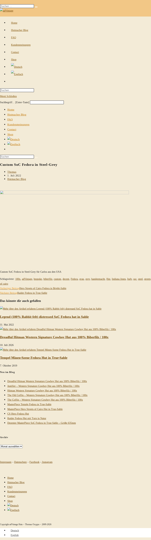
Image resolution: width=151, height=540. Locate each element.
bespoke (38, 279)
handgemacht (98, 279)
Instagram (46, 462)
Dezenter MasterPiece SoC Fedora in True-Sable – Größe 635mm (41, 423)
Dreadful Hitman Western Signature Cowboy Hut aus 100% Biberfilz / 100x (54, 337)
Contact (11, 129)
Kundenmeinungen (18, 124)
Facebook (34, 462)
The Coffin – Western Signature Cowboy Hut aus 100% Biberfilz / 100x (45, 399)
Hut (108, 279)
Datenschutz (20, 462)
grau (81, 279)
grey (87, 279)
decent (66, 279)
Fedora (74, 279)
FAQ (10, 119)
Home (10, 109)
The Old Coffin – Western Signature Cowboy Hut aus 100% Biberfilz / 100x (47, 395)
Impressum (5, 462)
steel (140, 279)
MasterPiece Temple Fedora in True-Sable (29, 404)
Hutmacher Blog (16, 114)
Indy (129, 279)
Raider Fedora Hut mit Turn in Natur (26, 418)
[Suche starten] (36, 157)
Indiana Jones (119, 279)
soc (135, 279)
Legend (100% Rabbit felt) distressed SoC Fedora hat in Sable (44, 316)
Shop (10, 134)
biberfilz (47, 279)
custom (57, 279)
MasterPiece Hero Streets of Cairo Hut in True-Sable (35, 409)
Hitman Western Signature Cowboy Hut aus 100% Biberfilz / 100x (42, 390)
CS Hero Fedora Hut (18, 413)
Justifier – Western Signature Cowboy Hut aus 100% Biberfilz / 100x (43, 386)
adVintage (27, 279)
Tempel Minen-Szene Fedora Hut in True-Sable (33, 357)
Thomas (11, 172)
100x (17, 279)
